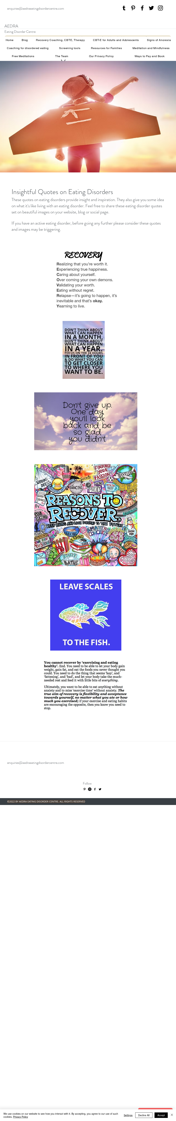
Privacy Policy (20, 1116)
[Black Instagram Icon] (160, 8)
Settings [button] (128, 1115)
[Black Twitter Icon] (151, 8)
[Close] (172, 1115)
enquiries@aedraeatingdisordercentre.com (35, 8)
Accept (161, 1115)
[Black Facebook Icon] (142, 8)
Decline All (144, 1115)
